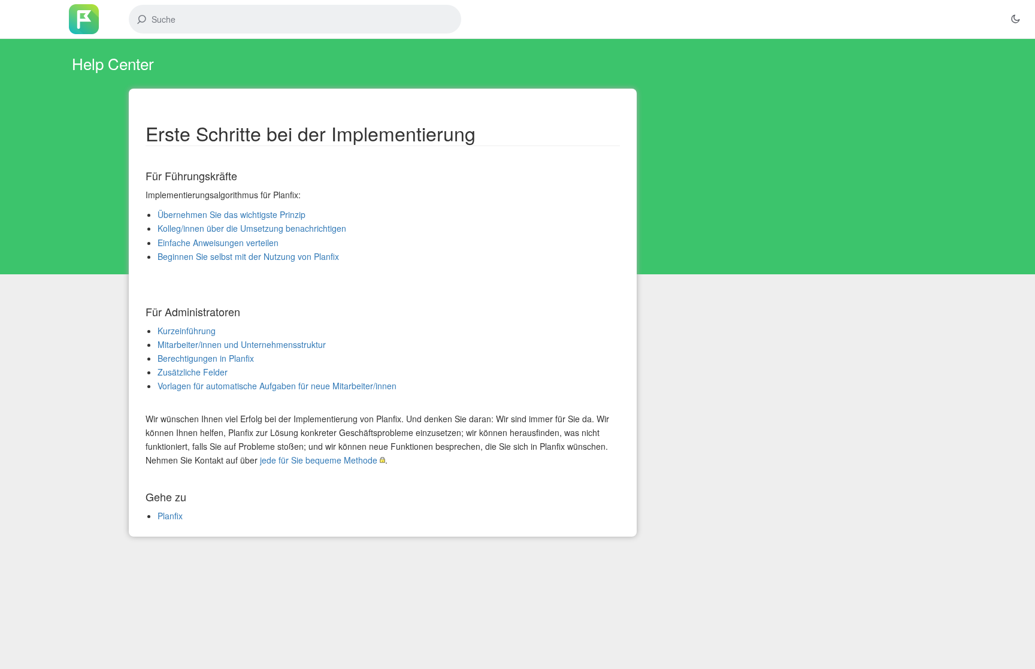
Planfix (170, 516)
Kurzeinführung (187, 331)
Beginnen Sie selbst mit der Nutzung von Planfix (248, 256)
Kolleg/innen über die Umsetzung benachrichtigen (252, 228)
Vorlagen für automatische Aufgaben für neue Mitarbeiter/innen (277, 386)
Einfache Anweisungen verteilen (218, 243)
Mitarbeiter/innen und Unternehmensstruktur (242, 344)
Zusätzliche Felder (193, 372)
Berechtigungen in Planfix (206, 358)
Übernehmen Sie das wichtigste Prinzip (231, 214)
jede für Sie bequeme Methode (318, 460)
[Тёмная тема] (1015, 19)
